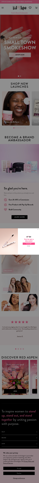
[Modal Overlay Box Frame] (19, 241)
